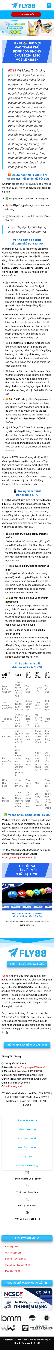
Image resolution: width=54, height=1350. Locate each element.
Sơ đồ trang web (13, 1086)
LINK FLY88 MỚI (26, 14)
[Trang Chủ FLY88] (23, 5)
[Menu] (49, 5)
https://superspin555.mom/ (17, 857)
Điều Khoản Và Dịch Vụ (15, 1259)
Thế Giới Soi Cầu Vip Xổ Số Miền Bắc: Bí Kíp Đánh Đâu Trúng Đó (27, 914)
